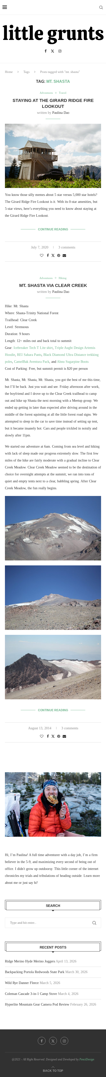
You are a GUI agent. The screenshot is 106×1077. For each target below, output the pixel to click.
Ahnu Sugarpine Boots (72, 362)
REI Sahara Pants (29, 355)
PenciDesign (86, 1059)
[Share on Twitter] (53, 255)
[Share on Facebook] (48, 256)
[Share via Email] (64, 256)
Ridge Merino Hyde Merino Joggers (30, 961)
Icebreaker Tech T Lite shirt (33, 348)
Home (9, 72)
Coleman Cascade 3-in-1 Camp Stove (31, 994)
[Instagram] (59, 51)
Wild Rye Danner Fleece (22, 983)
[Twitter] (52, 51)
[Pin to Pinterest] (58, 256)
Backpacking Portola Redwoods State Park (34, 972)
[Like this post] (41, 256)
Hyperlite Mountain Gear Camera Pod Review (37, 1004)
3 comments (66, 247)
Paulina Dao (60, 113)
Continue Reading (53, 229)
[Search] (101, 7)
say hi (33, 883)
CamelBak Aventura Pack (31, 362)
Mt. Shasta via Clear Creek (53, 285)
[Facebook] (46, 51)
